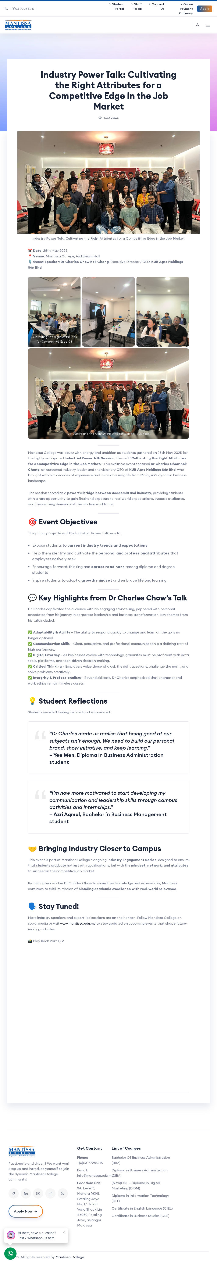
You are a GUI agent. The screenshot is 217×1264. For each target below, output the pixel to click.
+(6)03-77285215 (90, 1163)
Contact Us (158, 6)
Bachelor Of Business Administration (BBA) (141, 1160)
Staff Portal (137, 6)
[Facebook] (13, 1193)
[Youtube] (38, 1193)
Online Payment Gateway (186, 8)
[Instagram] (50, 1193)
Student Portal (118, 6)
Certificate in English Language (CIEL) (142, 1208)
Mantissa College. (70, 1257)
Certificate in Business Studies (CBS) (140, 1216)
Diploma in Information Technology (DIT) (140, 1198)
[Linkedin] (26, 1193)
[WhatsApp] (63, 1193)
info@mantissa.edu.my (95, 1175)
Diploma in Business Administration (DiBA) (140, 1173)
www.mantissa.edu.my (78, 923)
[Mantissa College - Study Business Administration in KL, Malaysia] (18, 25)
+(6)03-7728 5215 (22, 9)
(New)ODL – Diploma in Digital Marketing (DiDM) (136, 1185)
